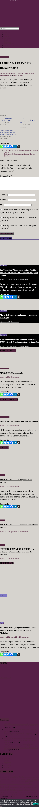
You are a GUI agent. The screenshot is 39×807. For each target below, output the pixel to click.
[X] (18, 146)
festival (15, 782)
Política (6, 47)
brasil (37, 777)
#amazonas (3, 777)
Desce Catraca (4, 417)
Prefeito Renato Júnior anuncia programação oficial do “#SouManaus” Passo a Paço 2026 (21, 734)
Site (1, 204)
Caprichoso (3, 779)
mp (14, 787)
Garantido (21, 782)
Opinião (6, 36)
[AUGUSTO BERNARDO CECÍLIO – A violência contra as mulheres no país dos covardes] (7, 541)
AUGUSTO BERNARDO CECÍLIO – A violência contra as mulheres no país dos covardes (17, 552)
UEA (26, 794)
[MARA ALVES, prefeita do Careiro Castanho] (6, 413)
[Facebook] (11, 146)
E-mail (4, 199)
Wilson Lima (33, 794)
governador (29, 782)
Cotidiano (7, 38)
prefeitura (31, 790)
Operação (34, 787)
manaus (4, 786)
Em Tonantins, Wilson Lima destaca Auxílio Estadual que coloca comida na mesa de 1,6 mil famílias (19, 272)
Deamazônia (3, 781)
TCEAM (21, 794)
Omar (24, 787)
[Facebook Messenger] (8, 146)
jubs (11, 75)
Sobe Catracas (9, 44)
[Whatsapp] (1, 146)
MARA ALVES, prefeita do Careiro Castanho (19, 421)
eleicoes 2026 (9, 782)
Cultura (6, 34)
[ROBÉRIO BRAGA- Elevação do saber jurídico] (19, 472)
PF (16, 790)
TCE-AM (13, 794)
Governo (3, 784)
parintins (10, 789)
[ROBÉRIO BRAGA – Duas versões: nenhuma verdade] (7, 517)
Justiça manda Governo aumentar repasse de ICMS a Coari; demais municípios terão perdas (19, 340)
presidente (17, 792)
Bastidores (7, 42)
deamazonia (27, 73)
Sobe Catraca (4, 57)
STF (8, 794)
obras (21, 787)
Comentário (6, 175)
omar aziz (28, 787)
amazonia (27, 777)
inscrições (22, 784)
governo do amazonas (12, 784)
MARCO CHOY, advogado (11, 372)
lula (30, 784)
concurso (19, 779)
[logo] (5, 676)
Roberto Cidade (26, 792)
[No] (1, 806)
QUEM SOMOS (5, 678)
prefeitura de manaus (7, 792)
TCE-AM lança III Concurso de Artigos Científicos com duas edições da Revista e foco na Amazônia (21, 725)
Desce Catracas (9, 45)
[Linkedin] (15, 146)
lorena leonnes (18, 75)
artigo (32, 777)
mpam (17, 787)
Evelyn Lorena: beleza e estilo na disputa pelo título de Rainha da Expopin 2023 (8, 132)
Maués (11, 787)
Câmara (23, 779)
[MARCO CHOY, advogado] (6, 365)
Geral (6, 40)
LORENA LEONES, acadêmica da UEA (6, 120)
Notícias (7, 32)
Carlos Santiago (11, 779)
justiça (27, 784)
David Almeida (32, 779)
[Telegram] (5, 146)
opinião (2, 790)
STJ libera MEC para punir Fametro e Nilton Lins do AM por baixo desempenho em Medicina (18, 630)
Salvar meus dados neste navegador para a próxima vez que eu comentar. (19, 211)
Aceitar (36, 804)
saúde (5, 794)
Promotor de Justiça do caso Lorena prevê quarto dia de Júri (28, 121)
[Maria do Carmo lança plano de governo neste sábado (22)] (7, 307)
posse (18, 790)
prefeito (23, 790)
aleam (10, 777)
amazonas (18, 776)
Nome (3, 194)
